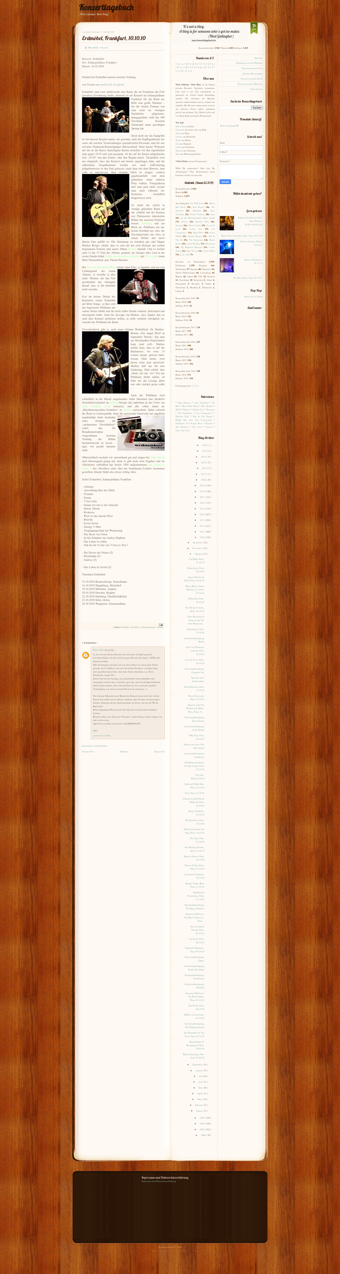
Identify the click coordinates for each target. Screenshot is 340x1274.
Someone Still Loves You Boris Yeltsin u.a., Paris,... (194, 917)
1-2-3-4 (195, 385)
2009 (202, 1117)
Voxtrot (208, 426)
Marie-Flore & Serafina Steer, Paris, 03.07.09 (241, 235)
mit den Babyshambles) (191, 217)
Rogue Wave (197, 423)
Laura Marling (193, 243)
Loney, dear (195, 228)
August (199, 1070)
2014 (202, 514)
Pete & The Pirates (202, 416)
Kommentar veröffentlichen (94, 745)
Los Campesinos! (204, 413)
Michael (179, 150)
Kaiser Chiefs (195, 225)
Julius (178, 133)
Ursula (178, 147)
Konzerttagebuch (106, 7)
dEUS (178, 409)
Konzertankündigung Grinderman (194, 977)
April (200, 1093)
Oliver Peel (181, 126)
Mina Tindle (209, 217)
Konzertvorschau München (250, 83)
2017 (202, 497)
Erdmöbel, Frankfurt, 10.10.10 (114, 38)
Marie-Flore (198, 232)
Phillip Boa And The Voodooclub (194, 419)
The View (197, 426)
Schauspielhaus (148, 627)
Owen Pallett (209, 250)
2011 (202, 531)
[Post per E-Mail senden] (160, 625)
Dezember (198, 542)
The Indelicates (196, 239)
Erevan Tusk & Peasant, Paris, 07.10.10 (197, 930)
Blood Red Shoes (190, 405)
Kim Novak (192, 250)
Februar (199, 1105)
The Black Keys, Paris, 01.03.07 (247, 277)
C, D (192, 64)
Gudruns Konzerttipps (252, 73)
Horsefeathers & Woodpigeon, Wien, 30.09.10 (195, 1045)
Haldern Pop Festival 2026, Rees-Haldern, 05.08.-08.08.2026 (250, 221)
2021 (203, 474)
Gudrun (179, 136)
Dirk (178, 153)
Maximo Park (202, 221)
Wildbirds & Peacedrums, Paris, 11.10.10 (195, 896)
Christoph (180, 129)
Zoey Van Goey (183, 430)
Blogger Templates (160, 1250)
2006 (203, 1135)
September (197, 1064)
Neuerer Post (88, 751)
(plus (212, 214)
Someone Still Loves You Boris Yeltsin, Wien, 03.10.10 (195, 996)
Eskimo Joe (198, 409)
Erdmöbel (125, 627)
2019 (202, 485)
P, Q (200, 67)
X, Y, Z (188, 70)
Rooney (209, 423)
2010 (202, 537)
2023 (203, 462)
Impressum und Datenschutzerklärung (158, 1181)
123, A (180, 64)
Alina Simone (184, 402)
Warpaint (197, 210)
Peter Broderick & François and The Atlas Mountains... (196, 620)
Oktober (199, 553)
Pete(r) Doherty (197, 214)
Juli (201, 1076)
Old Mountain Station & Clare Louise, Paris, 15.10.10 (194, 766)
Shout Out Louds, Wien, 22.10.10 (196, 697)
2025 (204, 450)
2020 (203, 479)
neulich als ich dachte (112, 84)
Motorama (210, 243)
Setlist (160, 627)
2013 (202, 520)
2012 (202, 525)
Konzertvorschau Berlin (251, 78)
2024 (203, 456)
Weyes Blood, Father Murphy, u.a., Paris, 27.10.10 (195, 589)
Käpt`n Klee (99, 649)
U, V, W (179, 70)
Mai (201, 1087)
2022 (204, 468)
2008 (202, 1123)
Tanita (178, 140)
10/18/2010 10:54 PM (101, 735)
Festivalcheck (256, 89)
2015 (202, 508)
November (197, 548)
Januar (199, 1110)
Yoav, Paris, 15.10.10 (194, 792)
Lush (188, 254)
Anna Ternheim (201, 402)
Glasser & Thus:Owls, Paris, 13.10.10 (194, 867)
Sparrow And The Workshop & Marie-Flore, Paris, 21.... (195, 708)
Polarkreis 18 (182, 423)
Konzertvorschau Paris (252, 68)
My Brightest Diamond (192, 247)
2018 (202, 491)
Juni (200, 1081)
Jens (177, 143)
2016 (202, 502)
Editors (184, 221)
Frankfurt (135, 627)
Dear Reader (199, 206)
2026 (204, 445)
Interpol (179, 225)
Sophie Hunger (195, 236)
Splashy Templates (180, 1250)
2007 (202, 1129)
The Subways (182, 426)
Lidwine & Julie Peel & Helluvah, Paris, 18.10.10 (193, 802)
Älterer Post (159, 751)
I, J (213, 64)
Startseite (124, 751)
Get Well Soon (197, 203)
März (200, 1099)
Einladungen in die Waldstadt (249, 62)
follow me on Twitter (253, 296)
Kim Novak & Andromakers (197, 679)
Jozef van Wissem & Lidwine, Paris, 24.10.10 (195, 650)
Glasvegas (210, 409)
